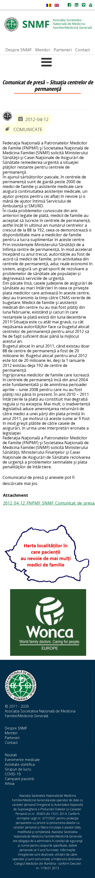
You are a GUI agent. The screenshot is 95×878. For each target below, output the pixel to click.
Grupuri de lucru (18, 769)
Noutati (11, 754)
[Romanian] (48, 5)
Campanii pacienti (19, 778)
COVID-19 (13, 774)
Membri (11, 733)
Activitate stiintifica (20, 764)
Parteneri (12, 737)
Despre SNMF (16, 728)
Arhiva (9, 783)
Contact (11, 742)
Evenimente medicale (22, 759)
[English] (56, 5)
